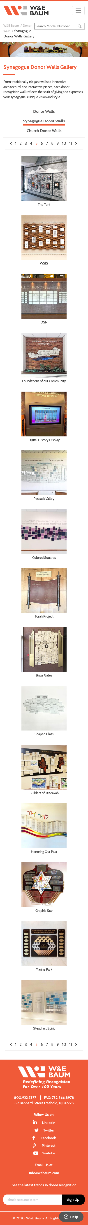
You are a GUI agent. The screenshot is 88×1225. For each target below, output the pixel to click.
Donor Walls (44, 111)
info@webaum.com (44, 1173)
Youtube (48, 1153)
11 (70, 143)
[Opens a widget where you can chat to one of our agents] (71, 1217)
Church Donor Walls (44, 130)
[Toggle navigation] (78, 10)
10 (64, 143)
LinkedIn (48, 1123)
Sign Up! (73, 1199)
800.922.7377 (25, 1097)
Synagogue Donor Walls (44, 121)
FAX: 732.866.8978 (59, 1097)
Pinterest (48, 1145)
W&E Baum (11, 26)
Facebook (48, 1138)
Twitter (48, 1130)
